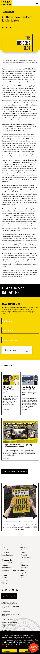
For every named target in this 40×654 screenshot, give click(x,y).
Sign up (4, 583)
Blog (3, 547)
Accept (9, 650)
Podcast (4, 550)
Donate (23, 578)
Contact (23, 555)
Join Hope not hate (9, 596)
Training (4, 565)
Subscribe (24, 575)
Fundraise (24, 568)
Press (22, 552)
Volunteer (24, 565)
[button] (37, 3)
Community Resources (10, 570)
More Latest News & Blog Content (15, 471)
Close (26, 650)
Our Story (24, 547)
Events (4, 578)
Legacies (23, 573)
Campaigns (5, 580)
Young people (6, 562)
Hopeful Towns (7, 568)
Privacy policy (25, 557)
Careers (23, 550)
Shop (22, 570)
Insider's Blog (8, 12)
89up (9, 630)
